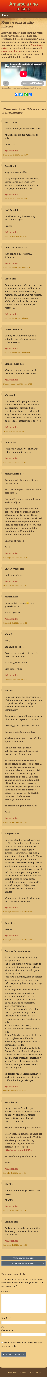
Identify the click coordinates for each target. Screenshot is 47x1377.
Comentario (8, 1291)
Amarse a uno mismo (23, 6)
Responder (12, 151)
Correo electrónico (7, 1329)
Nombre (6, 1318)
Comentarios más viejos (24, 1258)
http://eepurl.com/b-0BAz (18, 1150)
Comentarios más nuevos (22, 1263)
